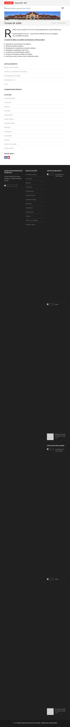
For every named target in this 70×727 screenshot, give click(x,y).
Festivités (7, 111)
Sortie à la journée (10, 144)
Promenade (8, 131)
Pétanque (7, 127)
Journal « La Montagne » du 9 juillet (15, 71)
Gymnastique (8, 115)
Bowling (7, 106)
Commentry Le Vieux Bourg (59, 175)
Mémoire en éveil (9, 123)
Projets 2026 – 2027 (21, 3)
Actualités (7, 102)
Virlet (6, 84)
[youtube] (8, 157)
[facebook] (5, 157)
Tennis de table (9, 148)
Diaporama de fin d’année (12, 76)
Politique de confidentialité (49, 723)
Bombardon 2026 (9, 80)
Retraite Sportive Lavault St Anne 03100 (28, 723)
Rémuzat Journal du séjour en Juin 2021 (60, 436)
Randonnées (8, 136)
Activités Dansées (9, 98)
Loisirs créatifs (9, 119)
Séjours (6, 140)
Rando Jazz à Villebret (11, 67)
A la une (9, 3)
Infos (56, 304)
